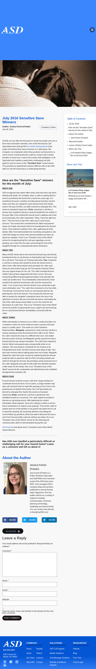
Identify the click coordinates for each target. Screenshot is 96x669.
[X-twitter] (4, 662)
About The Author (76, 134)
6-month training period (38, 146)
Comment (7, 551)
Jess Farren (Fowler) (79, 138)
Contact (39, 662)
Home (28, 649)
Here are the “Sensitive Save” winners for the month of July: (80, 129)
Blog (75, 653)
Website (5, 599)
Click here (6, 427)
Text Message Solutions (60, 658)
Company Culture (48, 127)
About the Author (76, 141)
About (28, 653)
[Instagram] (16, 662)
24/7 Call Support (57, 649)
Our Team (30, 658)
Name (5, 581)
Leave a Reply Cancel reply (80, 145)
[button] (10, 520)
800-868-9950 (9, 650)
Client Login (78, 662)
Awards (39, 649)
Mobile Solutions (57, 653)
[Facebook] (11, 662)
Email (5, 590)
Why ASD (30, 662)
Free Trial (77, 658)
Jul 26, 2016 (74, 124)
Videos (39, 653)
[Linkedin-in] (4, 665)
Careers (39, 658)
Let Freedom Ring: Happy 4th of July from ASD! (81, 154)
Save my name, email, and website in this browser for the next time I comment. (27, 612)
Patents (76, 649)
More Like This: (75, 149)
